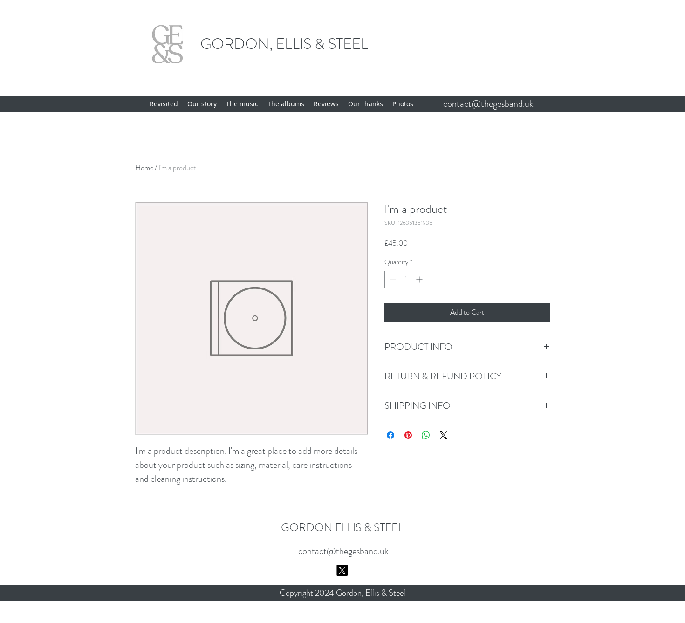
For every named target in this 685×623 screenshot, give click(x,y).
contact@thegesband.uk (488, 103)
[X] (342, 570)
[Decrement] (391, 279)
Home (144, 167)
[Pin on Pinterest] (408, 435)
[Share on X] (443, 435)
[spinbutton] (405, 279)
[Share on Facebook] (390, 435)
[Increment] (420, 279)
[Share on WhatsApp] (426, 435)
